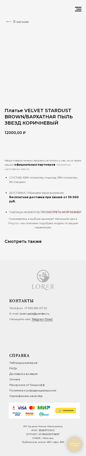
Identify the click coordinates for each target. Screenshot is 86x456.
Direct (49, 319)
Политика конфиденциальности (32, 390)
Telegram (38, 319)
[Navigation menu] (78, 9)
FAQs (13, 368)
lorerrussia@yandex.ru (34, 313)
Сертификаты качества (25, 396)
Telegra (12, 223)
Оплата (14, 379)
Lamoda (10, 169)
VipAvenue (63, 164)
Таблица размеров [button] (23, 362)
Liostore (24, 169)
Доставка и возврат (23, 374)
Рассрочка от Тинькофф (27, 385)
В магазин (21, 22)
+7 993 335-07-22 (35, 308)
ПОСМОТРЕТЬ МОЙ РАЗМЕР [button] (61, 212)
